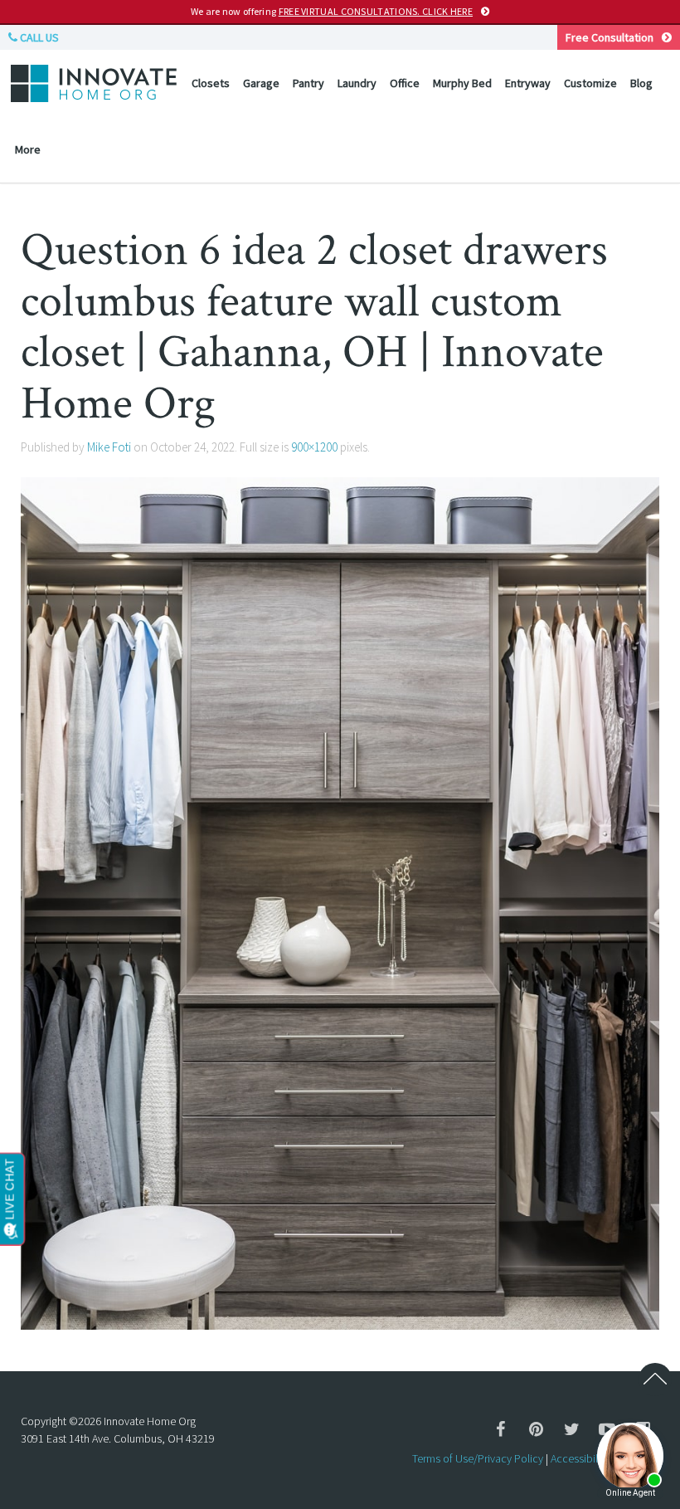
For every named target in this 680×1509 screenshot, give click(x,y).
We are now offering (332, 11)
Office (405, 83)
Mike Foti (109, 447)
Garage (261, 83)
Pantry (308, 83)
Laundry (357, 83)
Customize (590, 83)
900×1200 (314, 447)
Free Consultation (609, 37)
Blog (641, 83)
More (28, 149)
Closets (211, 83)
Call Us (38, 37)
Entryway (528, 83)
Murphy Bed (462, 83)
